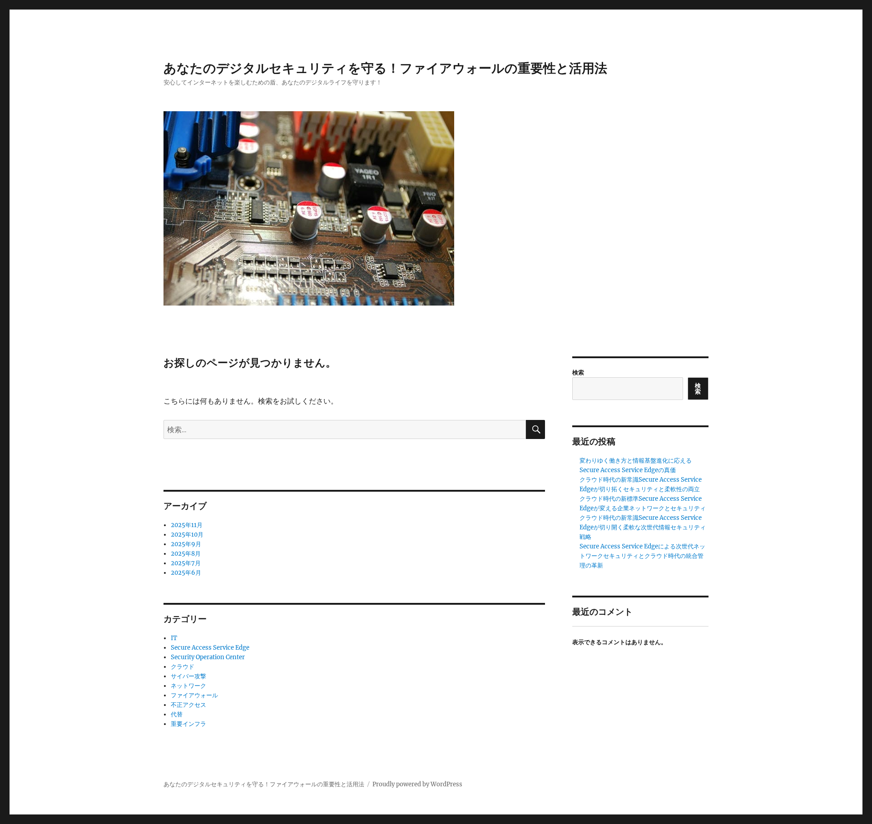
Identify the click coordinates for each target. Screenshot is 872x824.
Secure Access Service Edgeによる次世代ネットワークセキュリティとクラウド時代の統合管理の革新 (642, 556)
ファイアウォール (194, 695)
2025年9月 (186, 544)
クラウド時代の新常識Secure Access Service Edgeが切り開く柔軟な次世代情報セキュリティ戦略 (643, 527)
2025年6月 (186, 573)
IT (174, 638)
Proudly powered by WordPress (417, 784)
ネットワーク (188, 686)
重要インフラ (188, 724)
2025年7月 (186, 563)
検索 (578, 372)
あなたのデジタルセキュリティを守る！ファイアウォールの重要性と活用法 (385, 68)
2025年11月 (187, 525)
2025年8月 (186, 554)
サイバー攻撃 (188, 676)
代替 (177, 714)
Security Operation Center (208, 657)
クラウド (182, 667)
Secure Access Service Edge (210, 647)
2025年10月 (187, 534)
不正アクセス (188, 705)
